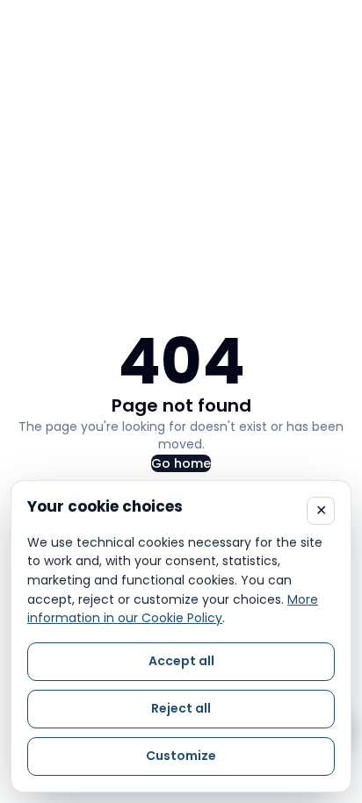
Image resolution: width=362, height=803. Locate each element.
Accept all (181, 661)
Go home (181, 463)
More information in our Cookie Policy (172, 609)
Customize (181, 755)
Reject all (181, 708)
